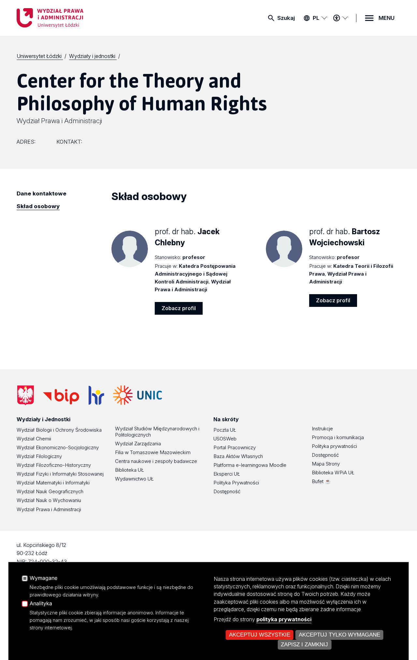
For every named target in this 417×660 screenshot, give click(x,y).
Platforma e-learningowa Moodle (249, 465)
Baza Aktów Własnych (238, 456)
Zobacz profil (179, 308)
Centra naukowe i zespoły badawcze (156, 461)
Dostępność (226, 491)
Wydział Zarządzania (138, 443)
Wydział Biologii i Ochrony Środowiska (59, 430)
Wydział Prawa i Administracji (59, 121)
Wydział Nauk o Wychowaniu (49, 500)
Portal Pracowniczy (234, 447)
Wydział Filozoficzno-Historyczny (54, 465)
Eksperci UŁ (226, 474)
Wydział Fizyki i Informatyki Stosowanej (60, 474)
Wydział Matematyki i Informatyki (53, 483)
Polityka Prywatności (236, 483)
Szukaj (286, 18)
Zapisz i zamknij (304, 644)
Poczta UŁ (224, 430)
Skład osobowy (38, 206)
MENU (387, 18)
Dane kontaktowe (41, 193)
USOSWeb (225, 439)
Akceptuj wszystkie (259, 635)
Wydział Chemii (34, 439)
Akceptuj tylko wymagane (339, 635)
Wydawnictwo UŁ (134, 479)
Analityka (41, 604)
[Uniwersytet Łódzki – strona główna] (65, 18)
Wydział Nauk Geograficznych (50, 491)
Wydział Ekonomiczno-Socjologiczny (58, 447)
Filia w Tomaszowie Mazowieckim (153, 452)
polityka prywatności (283, 619)
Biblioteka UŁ (129, 470)
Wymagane (43, 578)
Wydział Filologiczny (39, 456)
